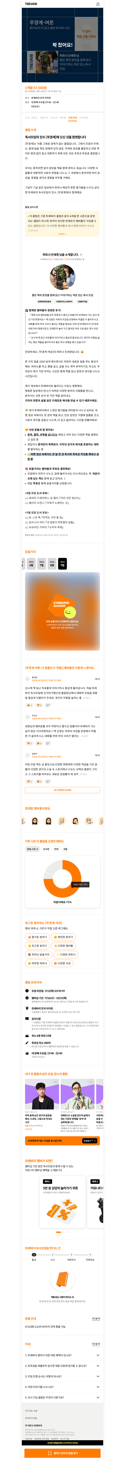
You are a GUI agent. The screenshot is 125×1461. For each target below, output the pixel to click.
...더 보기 (86, 698)
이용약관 (28, 1439)
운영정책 (54, 1439)
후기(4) (54, 118)
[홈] (31, 4)
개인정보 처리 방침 (41, 1439)
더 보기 (96, 1318)
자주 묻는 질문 (31, 1411)
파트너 (34, 118)
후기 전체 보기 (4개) (62, 790)
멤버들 (63, 118)
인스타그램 (64, 1439)
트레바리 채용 (31, 1418)
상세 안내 (72, 118)
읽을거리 (44, 118)
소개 (27, 118)
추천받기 (88, 1141)
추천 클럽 (83, 118)
